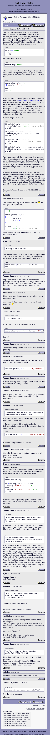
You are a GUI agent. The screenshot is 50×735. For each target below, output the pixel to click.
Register (29, 9)
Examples (32, 731)
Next (15, 22)
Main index (5, 731)
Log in (37, 11)
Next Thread (40, 708)
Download (13, 731)
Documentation (22, 731)
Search (23, 9)
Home (18, 9)
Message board (41, 731)
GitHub (36, 734)
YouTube (41, 734)
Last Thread (31, 708)
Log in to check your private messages (21, 11)
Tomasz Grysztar (23, 734)
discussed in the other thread (28, 101)
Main (16, 17)
